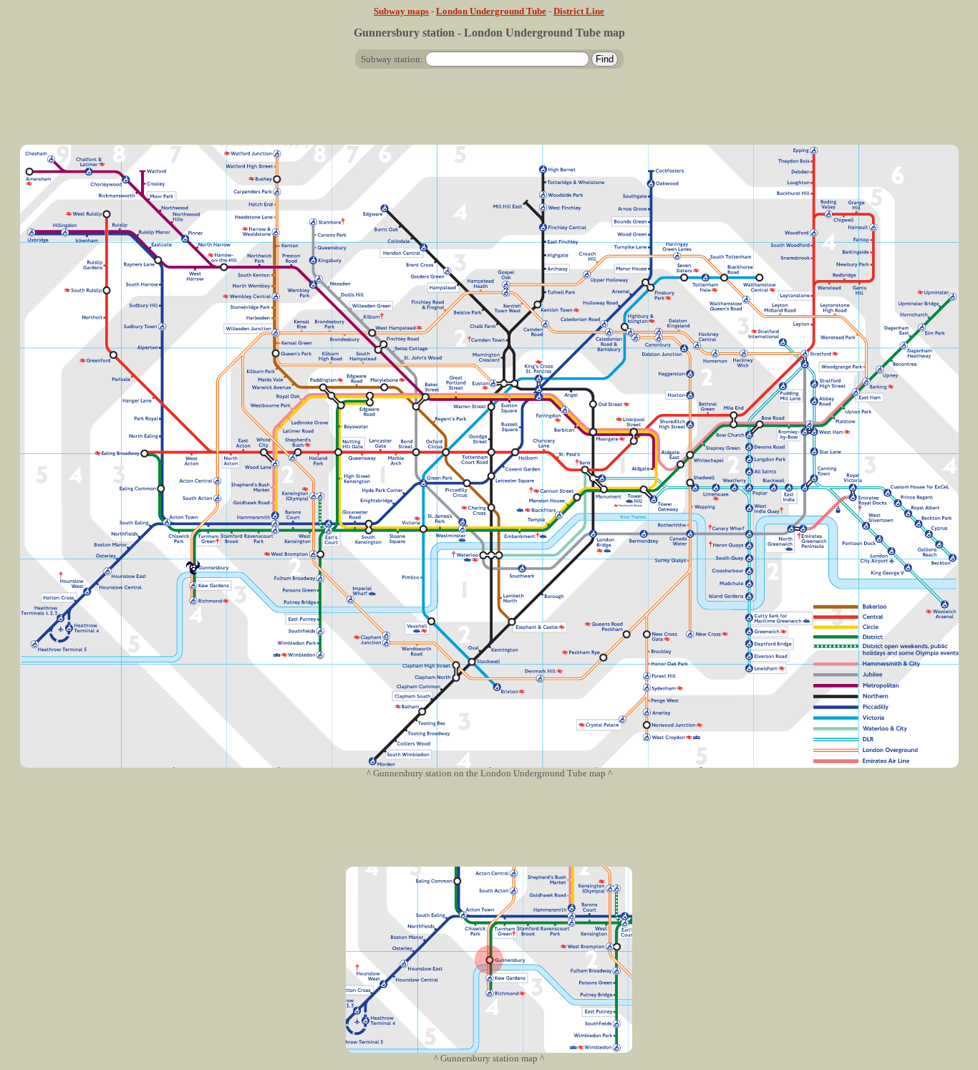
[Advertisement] (489, 112)
